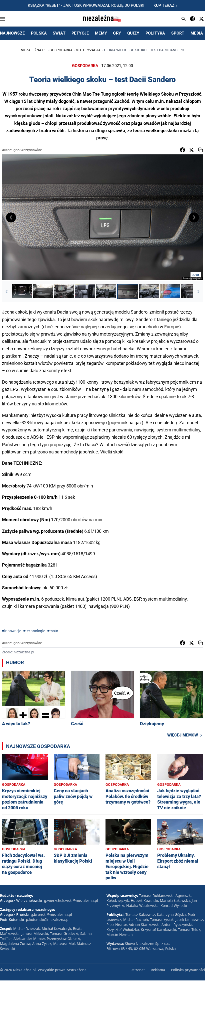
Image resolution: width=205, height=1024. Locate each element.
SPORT (177, 33)
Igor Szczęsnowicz (27, 150)
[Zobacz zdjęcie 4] (85, 291)
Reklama (158, 969)
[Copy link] (200, 149)
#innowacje (11, 630)
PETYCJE (80, 33)
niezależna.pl (33, 50)
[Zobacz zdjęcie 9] (191, 291)
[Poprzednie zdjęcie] (11, 217)
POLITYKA (155, 33)
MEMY (101, 33)
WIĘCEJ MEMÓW (182, 735)
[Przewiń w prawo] (198, 291)
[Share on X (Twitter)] (191, 149)
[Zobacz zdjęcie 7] (149, 291)
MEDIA (196, 33)
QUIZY (133, 33)
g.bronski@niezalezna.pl (51, 914)
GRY (117, 33)
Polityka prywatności (188, 969)
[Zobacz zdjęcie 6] (127, 291)
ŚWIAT (59, 33)
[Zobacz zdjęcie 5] (106, 291)
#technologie (34, 630)
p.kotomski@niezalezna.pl (48, 919)
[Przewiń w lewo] (6, 291)
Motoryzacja (88, 50)
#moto (52, 630)
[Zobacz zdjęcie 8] (170, 291)
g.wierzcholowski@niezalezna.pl (71, 900)
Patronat (137, 969)
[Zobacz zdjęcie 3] (64, 291)
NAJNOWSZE (12, 33)
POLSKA (39, 33)
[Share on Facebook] (182, 149)
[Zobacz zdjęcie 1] (22, 291)
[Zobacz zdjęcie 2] (43, 291)
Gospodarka (61, 50)
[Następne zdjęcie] (194, 217)
